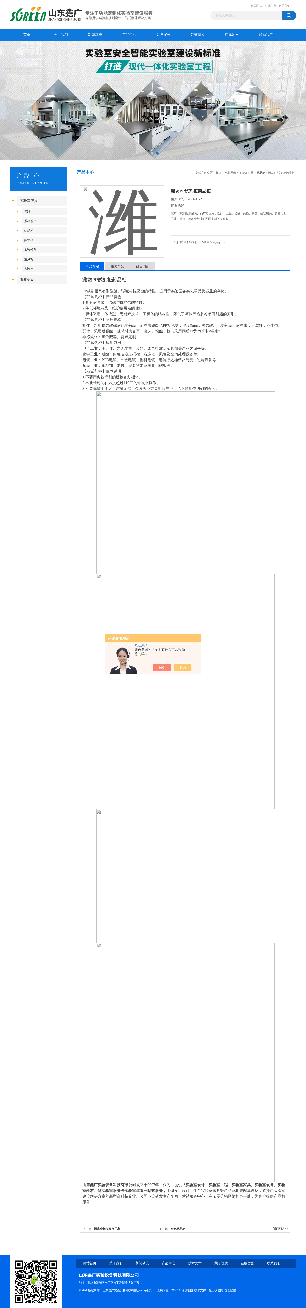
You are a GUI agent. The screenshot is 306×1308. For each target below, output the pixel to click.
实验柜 (28, 240)
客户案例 (163, 35)
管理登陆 (230, 1290)
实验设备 (30, 249)
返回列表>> (280, 1229)
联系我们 (284, 5)
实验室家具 (29, 201)
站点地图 (187, 1290)
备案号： (150, 1290)
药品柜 (28, 230)
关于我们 (61, 35)
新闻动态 (95, 35)
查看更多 (27, 280)
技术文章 (195, 1263)
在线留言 (270, 5)
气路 (27, 211)
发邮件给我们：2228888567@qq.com (202, 242)
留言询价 (142, 266)
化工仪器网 (216, 1290)
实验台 (28, 269)
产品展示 (230, 172)
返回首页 (256, 5)
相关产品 (117, 266)
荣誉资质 (198, 35)
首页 (26, 35)
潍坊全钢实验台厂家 (107, 1229)
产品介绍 (92, 266)
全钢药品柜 (178, 1229)
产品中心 (129, 35)
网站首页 (89, 1263)
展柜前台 (30, 221)
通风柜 (28, 259)
